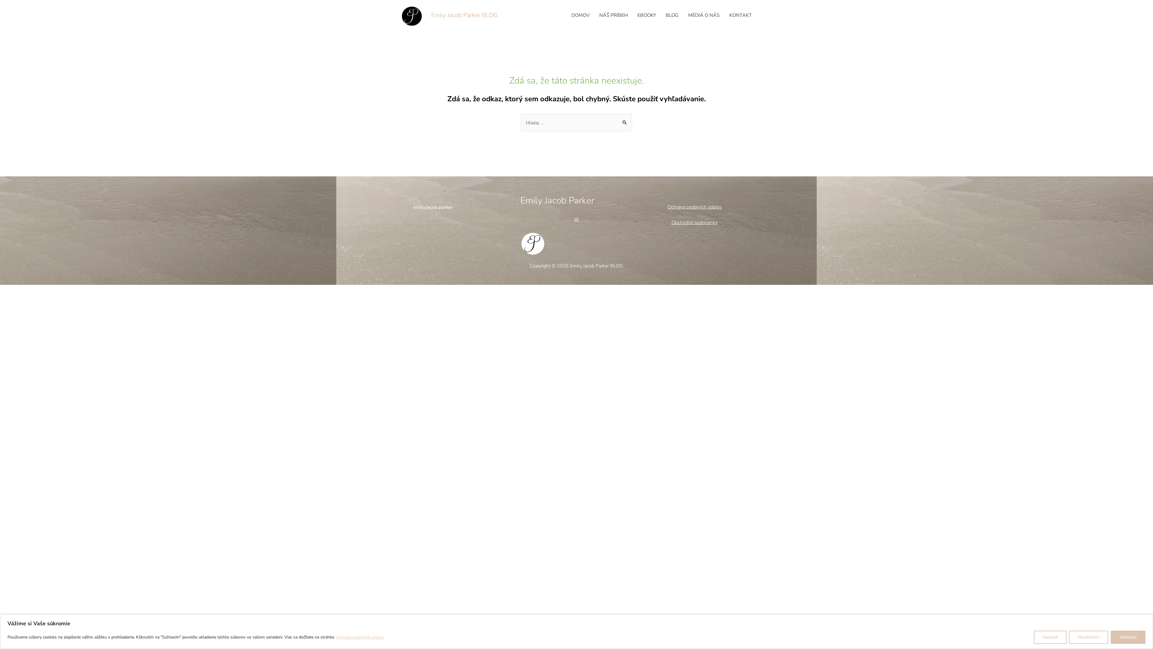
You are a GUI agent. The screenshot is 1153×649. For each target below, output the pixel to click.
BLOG (672, 15)
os (688, 207)
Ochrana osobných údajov (360, 637)
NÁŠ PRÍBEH (613, 15)
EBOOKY (646, 15)
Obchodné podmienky (694, 222)
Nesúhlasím (1089, 637)
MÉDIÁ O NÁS (704, 15)
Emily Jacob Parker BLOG (464, 15)
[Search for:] (576, 123)
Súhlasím (1128, 637)
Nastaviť (1050, 637)
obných (699, 207)
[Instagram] (576, 220)
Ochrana (676, 207)
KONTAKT (740, 15)
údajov (714, 207)
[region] (576, 631)
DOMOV (580, 15)
